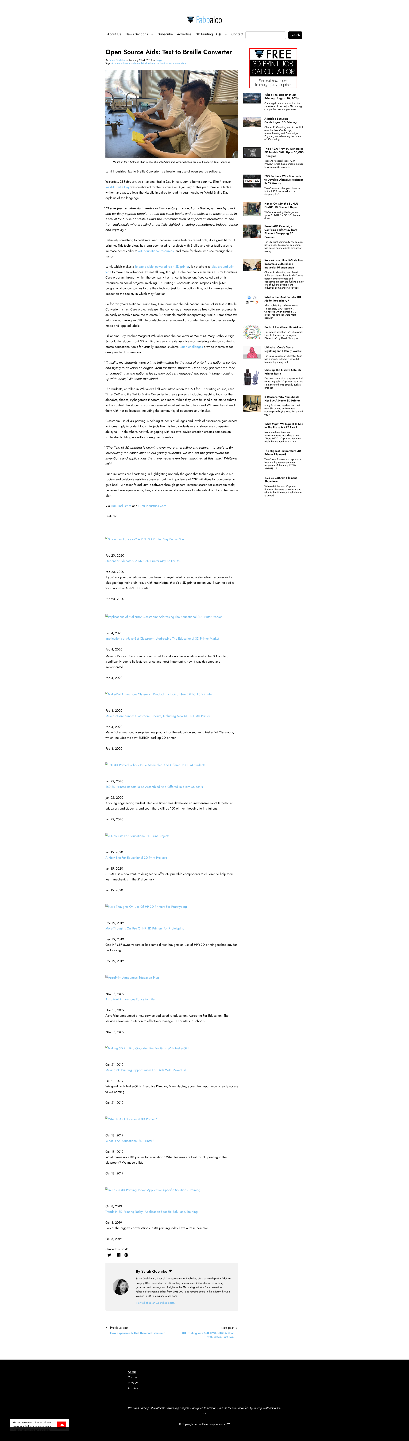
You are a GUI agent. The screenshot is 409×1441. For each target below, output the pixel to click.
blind (144, 63)
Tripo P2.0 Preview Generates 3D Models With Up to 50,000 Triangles (284, 152)
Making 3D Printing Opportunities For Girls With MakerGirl (145, 1070)
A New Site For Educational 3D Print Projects (136, 857)
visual (184, 63)
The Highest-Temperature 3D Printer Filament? (282, 452)
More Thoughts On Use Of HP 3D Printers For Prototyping (144, 928)
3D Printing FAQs (208, 34)
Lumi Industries (121, 506)
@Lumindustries (120, 63)
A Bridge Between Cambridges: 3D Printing (280, 120)
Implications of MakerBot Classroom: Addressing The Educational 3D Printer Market (162, 638)
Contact (237, 34)
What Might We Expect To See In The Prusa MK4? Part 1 (283, 425)
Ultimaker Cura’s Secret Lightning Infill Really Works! (283, 349)
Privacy (133, 1382)
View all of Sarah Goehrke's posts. (155, 1303)
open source (173, 63)
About (132, 1371)
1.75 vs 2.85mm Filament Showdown (280, 479)
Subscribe (165, 34)
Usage (158, 60)
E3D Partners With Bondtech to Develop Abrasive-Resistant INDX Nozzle (283, 179)
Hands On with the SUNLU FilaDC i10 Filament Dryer (281, 205)
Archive (133, 1388)
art (140, 251)
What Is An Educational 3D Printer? (129, 1141)
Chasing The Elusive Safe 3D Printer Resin (282, 371)
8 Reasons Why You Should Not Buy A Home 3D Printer (282, 398)
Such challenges (191, 346)
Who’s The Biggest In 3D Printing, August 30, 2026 (281, 96)
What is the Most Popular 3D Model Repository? (282, 299)
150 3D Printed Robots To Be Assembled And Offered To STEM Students (154, 786)
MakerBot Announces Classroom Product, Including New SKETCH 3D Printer (157, 716)
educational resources (159, 251)
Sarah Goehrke (117, 60)
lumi (162, 63)
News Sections (136, 34)
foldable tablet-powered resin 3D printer (162, 266)
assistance (134, 63)
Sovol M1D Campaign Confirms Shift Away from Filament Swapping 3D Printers (280, 231)
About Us (114, 34)
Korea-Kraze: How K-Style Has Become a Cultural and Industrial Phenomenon (283, 264)
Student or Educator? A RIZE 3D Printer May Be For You (143, 561)
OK (61, 1425)
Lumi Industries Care (152, 506)
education (153, 63)
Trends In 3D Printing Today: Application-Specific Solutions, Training (151, 1211)
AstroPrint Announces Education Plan (130, 999)
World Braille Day (117, 187)
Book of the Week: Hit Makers (283, 327)
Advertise (184, 34)
